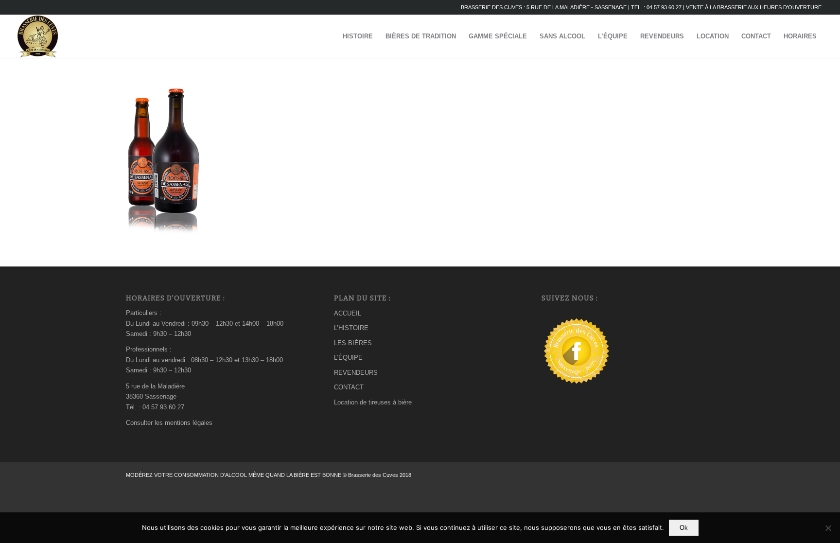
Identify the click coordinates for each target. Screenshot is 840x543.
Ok (684, 527)
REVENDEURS (356, 372)
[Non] (828, 528)
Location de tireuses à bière (373, 402)
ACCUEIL (347, 313)
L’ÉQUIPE (348, 357)
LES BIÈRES (353, 343)
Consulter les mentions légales (169, 422)
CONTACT (349, 387)
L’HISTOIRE (351, 328)
